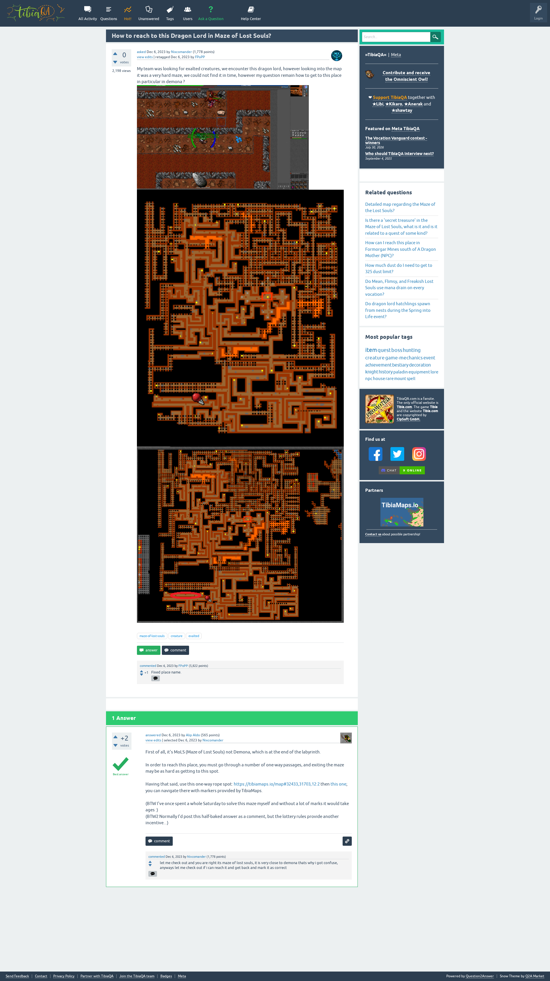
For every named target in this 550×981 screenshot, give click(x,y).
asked (141, 52)
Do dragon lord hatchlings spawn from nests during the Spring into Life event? (398, 310)
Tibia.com (404, 407)
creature (176, 636)
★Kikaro (393, 104)
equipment (419, 371)
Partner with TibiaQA (96, 976)
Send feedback (17, 976)
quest (384, 350)
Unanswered (148, 19)
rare (390, 378)
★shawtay (402, 110)
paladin (400, 371)
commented (148, 665)
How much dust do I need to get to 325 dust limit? (398, 268)
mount (400, 378)
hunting (412, 350)
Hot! (127, 19)
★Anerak (413, 104)
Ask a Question (210, 19)
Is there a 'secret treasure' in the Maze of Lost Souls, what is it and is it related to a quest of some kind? (401, 227)
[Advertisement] (232, 928)
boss (396, 350)
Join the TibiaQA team (136, 976)
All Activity (87, 19)
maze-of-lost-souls (152, 636)
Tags (170, 19)
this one (338, 784)
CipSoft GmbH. (408, 419)
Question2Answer (480, 976)
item (371, 349)
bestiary (400, 364)
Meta (396, 54)
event (429, 357)
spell (411, 378)
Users (187, 19)
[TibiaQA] (36, 13)
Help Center (251, 19)
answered (153, 735)
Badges (166, 976)
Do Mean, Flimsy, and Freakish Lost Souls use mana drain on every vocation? (399, 288)
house (379, 378)
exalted (193, 636)
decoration (420, 364)
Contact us (373, 534)
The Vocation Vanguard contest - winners (396, 140)
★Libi (377, 104)
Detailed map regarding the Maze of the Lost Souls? (400, 207)
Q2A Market (534, 976)
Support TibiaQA (390, 97)
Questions (108, 19)
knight (371, 371)
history (386, 371)
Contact (41, 976)
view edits (145, 57)
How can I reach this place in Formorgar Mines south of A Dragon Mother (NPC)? (400, 249)
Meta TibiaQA (406, 128)
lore (434, 371)
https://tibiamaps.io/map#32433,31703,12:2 (277, 784)
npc (368, 378)
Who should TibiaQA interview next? (399, 153)
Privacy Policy (63, 976)
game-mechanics (404, 358)
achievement (378, 364)
